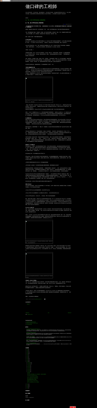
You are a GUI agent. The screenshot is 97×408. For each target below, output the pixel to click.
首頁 (48, 312)
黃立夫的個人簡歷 (29, 324)
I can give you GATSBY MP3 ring (32, 375)
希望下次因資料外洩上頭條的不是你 (32, 378)
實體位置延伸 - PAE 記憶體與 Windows (32, 339)
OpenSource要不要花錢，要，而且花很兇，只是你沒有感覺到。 (37, 374)
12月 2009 (29, 362)
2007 (27, 385)
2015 (27, 354)
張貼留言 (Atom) (30, 314)
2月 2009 (28, 370)
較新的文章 (27, 312)
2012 (27, 357)
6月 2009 (28, 366)
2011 (27, 358)
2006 (27, 386)
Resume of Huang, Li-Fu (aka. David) (32, 323)
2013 (27, 356)
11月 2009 (29, 363)
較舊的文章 (69, 312)
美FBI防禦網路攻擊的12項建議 (31, 379)
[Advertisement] (48, 308)
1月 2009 (28, 371)
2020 (27, 350)
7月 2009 (28, 365)
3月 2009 (28, 369)
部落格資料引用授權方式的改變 (31, 332)
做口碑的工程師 (41, 6)
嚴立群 (65, 24)
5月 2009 (28, 367)
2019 (27, 352)
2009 (27, 361)
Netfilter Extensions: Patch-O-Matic (32, 380)
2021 (27, 349)
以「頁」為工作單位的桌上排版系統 (35, 20)
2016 (27, 353)
